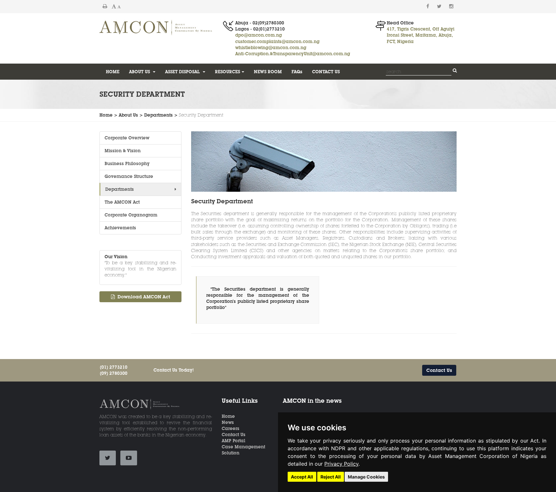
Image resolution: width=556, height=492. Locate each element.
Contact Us (439, 370)
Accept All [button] (302, 476)
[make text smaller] (119, 6)
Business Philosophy (128, 163)
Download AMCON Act (142, 296)
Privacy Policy (341, 464)
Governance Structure (129, 176)
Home (228, 416)
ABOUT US (140, 71)
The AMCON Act (122, 202)
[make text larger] (114, 6)
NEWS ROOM (268, 71)
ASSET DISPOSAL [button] (183, 71)
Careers (230, 428)
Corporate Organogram (131, 214)
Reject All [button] (330, 476)
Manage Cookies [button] (366, 476)
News (228, 422)
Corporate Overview (127, 137)
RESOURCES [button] (227, 71)
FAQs (297, 71)
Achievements (120, 227)
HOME (112, 71)
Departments (119, 189)
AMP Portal (233, 440)
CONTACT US (326, 71)
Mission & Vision (123, 150)
